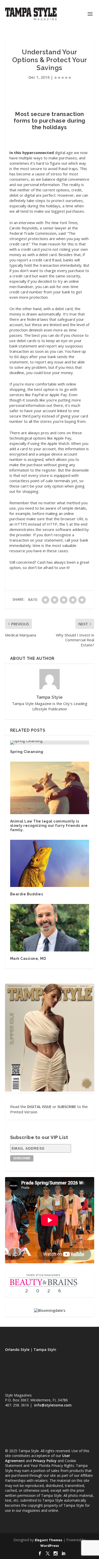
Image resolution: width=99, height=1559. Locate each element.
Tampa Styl (44, 1349)
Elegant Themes (48, 1540)
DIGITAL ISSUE (39, 1106)
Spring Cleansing (26, 752)
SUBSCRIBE (66, 1106)
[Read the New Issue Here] (49, 1090)
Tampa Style (49, 697)
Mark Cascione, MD (28, 959)
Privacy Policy (45, 1460)
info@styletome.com (53, 1405)
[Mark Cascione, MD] (49, 927)
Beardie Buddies (26, 894)
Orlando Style (17, 1349)
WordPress (49, 1545)
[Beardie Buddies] (49, 863)
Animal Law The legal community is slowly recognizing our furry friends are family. (49, 825)
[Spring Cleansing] (49, 743)
